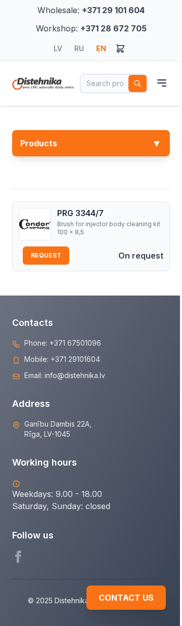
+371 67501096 (75, 343)
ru (79, 48)
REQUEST (46, 255)
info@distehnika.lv (74, 375)
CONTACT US (126, 598)
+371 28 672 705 (113, 28)
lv (58, 48)
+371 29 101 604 (113, 10)
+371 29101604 (75, 359)
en (101, 48)
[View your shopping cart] (120, 48)
